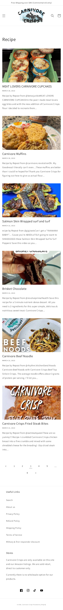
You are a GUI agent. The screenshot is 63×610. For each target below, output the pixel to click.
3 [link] (30, 466)
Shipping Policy (13, 528)
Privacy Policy (12, 514)
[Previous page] (6, 466)
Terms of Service (14, 534)
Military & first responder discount (23, 541)
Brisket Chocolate (14, 289)
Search (9, 500)
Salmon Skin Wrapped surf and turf (26, 221)
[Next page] (35, 473)
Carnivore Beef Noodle (17, 356)
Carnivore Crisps (27, 604)
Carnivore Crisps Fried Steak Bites (25, 424)
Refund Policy (13, 520)
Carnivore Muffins (14, 154)
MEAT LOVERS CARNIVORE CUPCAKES (27, 86)
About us (10, 507)
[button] (3, 15)
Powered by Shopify (39, 604)
